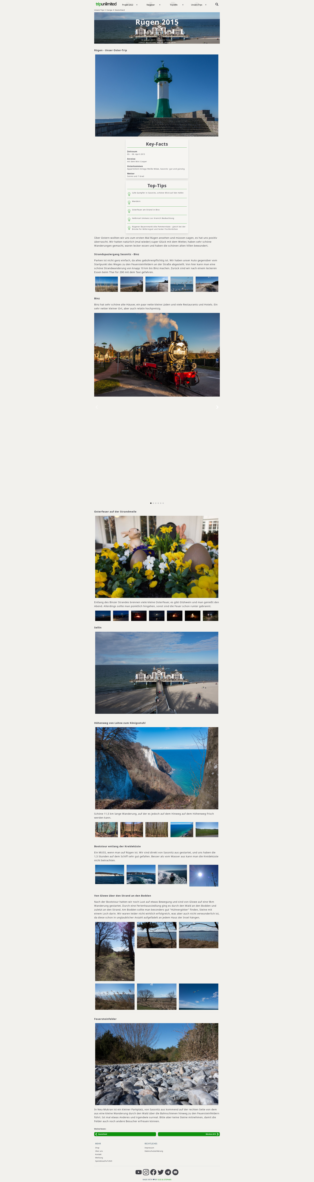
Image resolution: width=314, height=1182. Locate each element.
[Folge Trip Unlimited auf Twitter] (161, 1172)
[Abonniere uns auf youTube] (139, 1172)
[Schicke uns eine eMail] (175, 1172)
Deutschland (120, 10)
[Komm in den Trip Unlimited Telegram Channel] (168, 1172)
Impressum (149, 1148)
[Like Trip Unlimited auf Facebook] (153, 1172)
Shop (97, 1148)
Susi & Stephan (164, 1179)
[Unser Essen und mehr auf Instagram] (146, 1172)
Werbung (99, 1157)
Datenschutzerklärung (154, 1151)
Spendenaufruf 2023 (103, 1161)
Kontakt (98, 1154)
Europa (109, 10)
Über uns (99, 1151)
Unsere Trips (99, 10)
